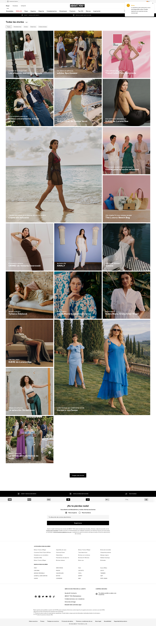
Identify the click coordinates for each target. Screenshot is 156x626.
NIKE (79, 578)
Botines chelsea (60, 560)
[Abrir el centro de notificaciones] (139, 5)
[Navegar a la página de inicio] (43, 590)
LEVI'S (102, 570)
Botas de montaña (105, 549)
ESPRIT (80, 575)
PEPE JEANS (103, 578)
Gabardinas (59, 555)
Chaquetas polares (105, 552)
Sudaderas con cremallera (41, 555)
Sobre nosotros (33, 621)
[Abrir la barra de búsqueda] (125, 11)
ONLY (35, 568)
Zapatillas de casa (61, 549)
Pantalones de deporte (62, 557)
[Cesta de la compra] (149, 6)
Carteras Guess (60, 552)
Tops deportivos (82, 552)
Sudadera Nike (38, 557)
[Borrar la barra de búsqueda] (149, 11)
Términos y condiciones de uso (84, 621)
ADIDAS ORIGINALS (39, 573)
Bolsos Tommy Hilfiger (40, 549)
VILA (79, 568)
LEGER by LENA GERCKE (40, 575)
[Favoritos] (144, 6)
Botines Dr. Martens (83, 557)
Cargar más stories (78, 475)
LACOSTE (81, 570)
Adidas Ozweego (105, 557)
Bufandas (103, 560)
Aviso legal (98, 621)
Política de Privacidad (52, 530)
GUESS (36, 578)
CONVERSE (59, 578)
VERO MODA (59, 568)
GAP (101, 575)
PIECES (58, 570)
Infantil (23, 6)
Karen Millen (103, 568)
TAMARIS (102, 573)
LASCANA (36, 570)
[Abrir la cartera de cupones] (129, 6)
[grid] (78, 247)
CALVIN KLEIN (59, 573)
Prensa (42, 621)
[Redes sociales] (36, 596)
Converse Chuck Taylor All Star (42, 552)
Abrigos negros (104, 555)
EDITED (58, 575)
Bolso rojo (81, 560)
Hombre (15, 6)
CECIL (80, 573)
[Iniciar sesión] (134, 6)
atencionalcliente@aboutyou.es (62, 532)
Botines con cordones (84, 555)
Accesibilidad (107, 621)
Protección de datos (67, 621)
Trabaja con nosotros (53, 621)
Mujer (8, 6)
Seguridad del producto (120, 621)
